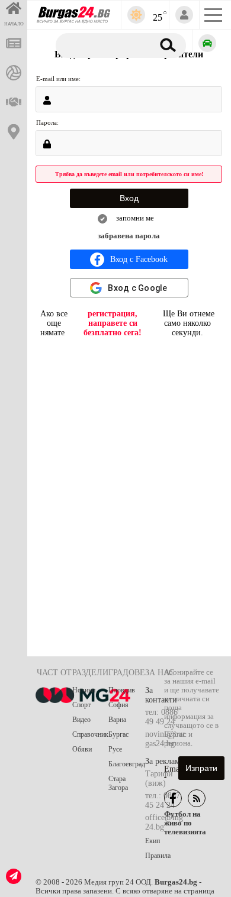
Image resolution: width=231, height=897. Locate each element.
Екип (152, 841)
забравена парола (129, 236)
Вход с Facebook (139, 259)
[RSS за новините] (197, 798)
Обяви (82, 749)
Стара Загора (118, 783)
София (118, 705)
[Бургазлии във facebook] (173, 798)
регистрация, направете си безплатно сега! (113, 323)
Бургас (118, 734)
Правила (158, 855)
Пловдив (121, 690)
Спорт (81, 705)
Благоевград (126, 764)
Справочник (90, 734)
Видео (81, 719)
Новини (83, 690)
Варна (117, 719)
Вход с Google (137, 288)
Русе (115, 749)
